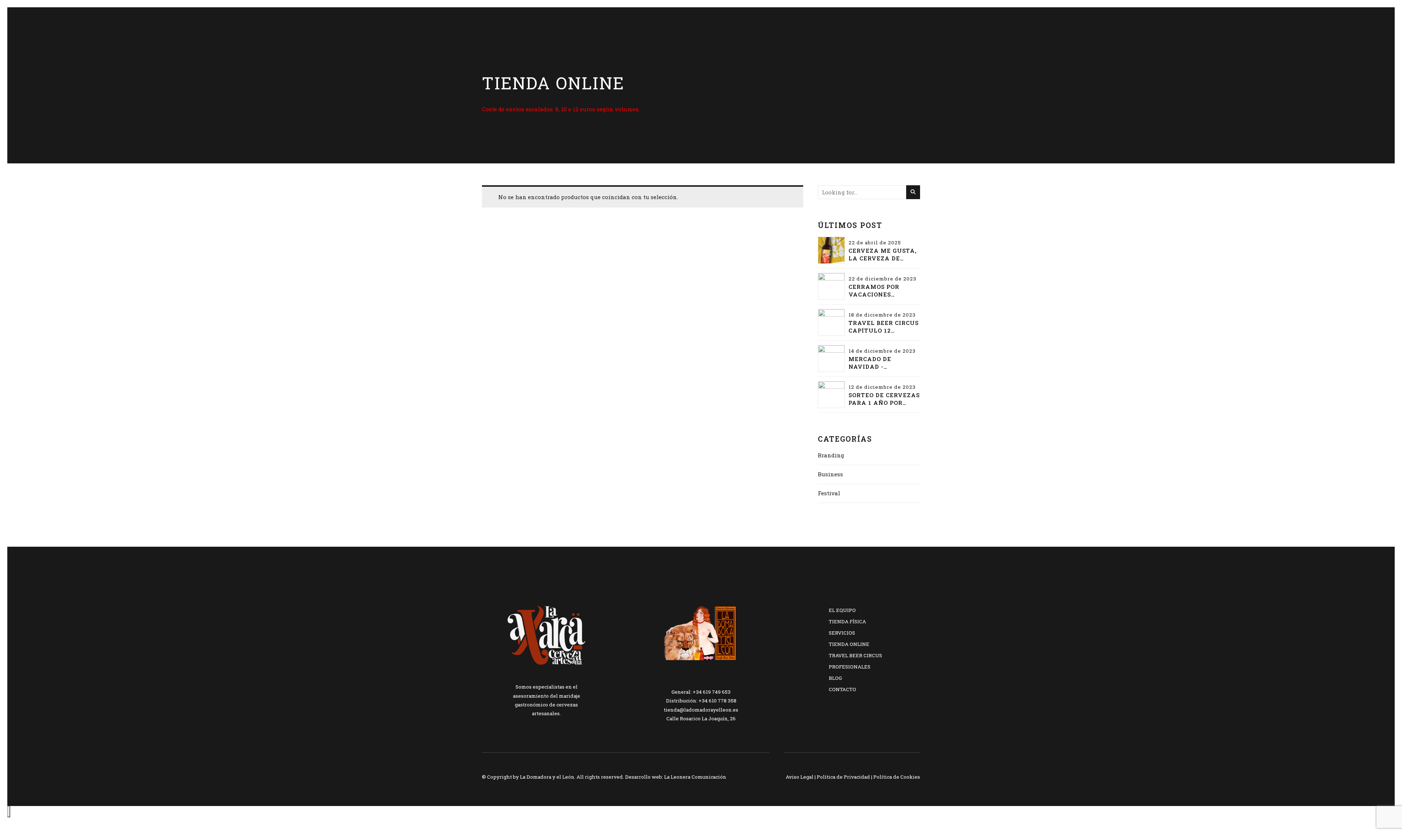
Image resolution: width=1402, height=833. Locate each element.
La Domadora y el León (547, 777)
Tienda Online (849, 644)
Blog (835, 678)
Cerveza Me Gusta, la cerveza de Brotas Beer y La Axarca (883, 254)
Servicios (842, 632)
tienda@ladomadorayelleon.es (701, 709)
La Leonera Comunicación (695, 777)
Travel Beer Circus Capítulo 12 (884, 326)
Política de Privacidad (843, 777)
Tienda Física (847, 621)
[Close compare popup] (8, 811)
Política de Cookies (896, 777)
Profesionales (849, 666)
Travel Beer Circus (855, 655)
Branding (831, 455)
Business (830, 474)
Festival (829, 493)
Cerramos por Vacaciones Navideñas (874, 290)
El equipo (842, 610)
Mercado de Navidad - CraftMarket (874, 363)
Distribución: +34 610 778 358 (701, 700)
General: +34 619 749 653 (701, 692)
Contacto (842, 689)
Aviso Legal (799, 777)
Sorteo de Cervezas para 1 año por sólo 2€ (884, 399)
